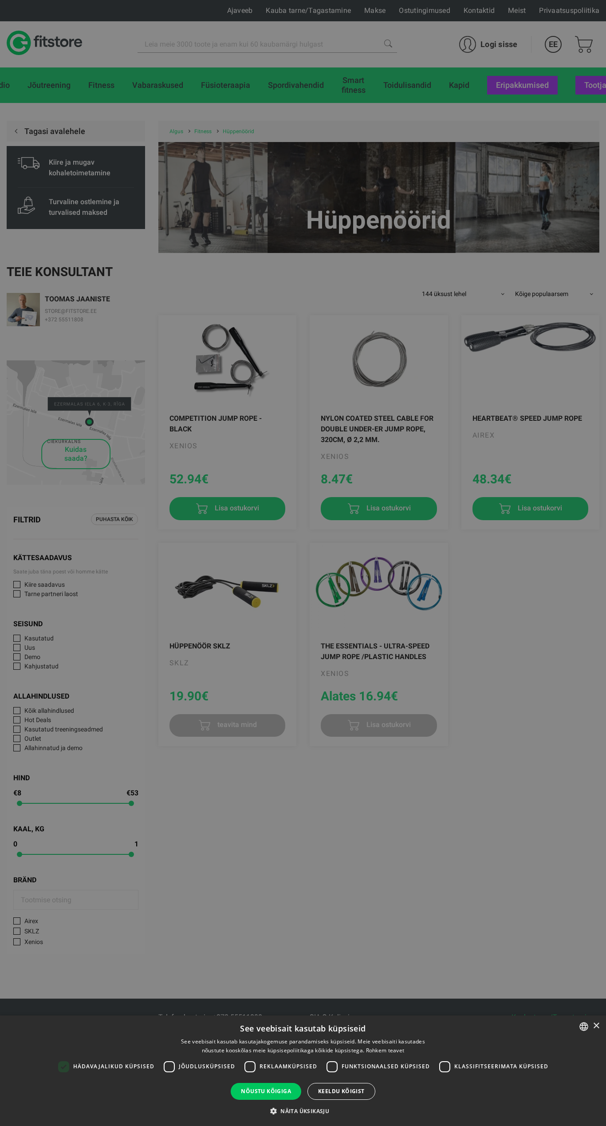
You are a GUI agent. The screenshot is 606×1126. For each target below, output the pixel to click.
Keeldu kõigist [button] (341, 1091)
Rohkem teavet (385, 1050)
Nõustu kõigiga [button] (266, 1091)
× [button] (596, 1026)
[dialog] (303, 563)
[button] (303, 1110)
